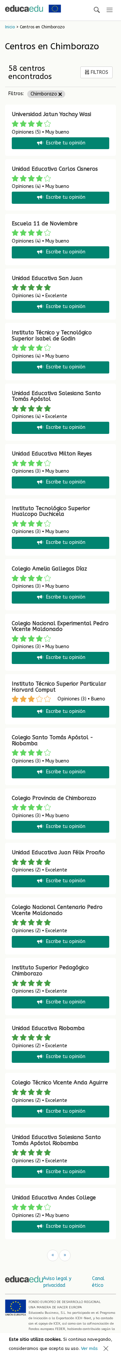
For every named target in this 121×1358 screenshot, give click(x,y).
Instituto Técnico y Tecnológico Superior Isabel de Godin (52, 335)
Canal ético (98, 1282)
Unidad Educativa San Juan (47, 278)
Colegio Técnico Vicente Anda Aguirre (60, 1082)
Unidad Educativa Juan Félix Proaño (58, 852)
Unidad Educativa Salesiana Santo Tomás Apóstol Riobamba (56, 1140)
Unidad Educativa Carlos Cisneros (55, 169)
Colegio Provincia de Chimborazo (54, 798)
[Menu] (109, 10)
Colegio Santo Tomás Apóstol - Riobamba (52, 740)
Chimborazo (44, 94)
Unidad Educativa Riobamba (48, 1028)
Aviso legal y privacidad (57, 1282)
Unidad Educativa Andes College (54, 1197)
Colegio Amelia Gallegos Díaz (49, 568)
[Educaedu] (24, 8)
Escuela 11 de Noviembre (45, 223)
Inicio (10, 27)
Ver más (89, 1348)
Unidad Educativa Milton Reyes (52, 453)
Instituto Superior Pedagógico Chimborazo (50, 970)
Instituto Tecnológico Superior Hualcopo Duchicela (51, 511)
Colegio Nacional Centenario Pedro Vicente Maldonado (57, 910)
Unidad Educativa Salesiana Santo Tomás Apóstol (56, 396)
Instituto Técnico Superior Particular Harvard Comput (59, 687)
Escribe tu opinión (65, 143)
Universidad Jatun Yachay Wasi (51, 114)
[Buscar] (96, 10)
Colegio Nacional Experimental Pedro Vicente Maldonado (60, 626)
